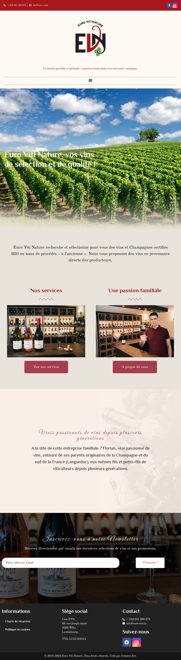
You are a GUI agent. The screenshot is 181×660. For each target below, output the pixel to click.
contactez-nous (90, 68)
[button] (91, 80)
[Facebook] (126, 642)
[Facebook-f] (169, 5)
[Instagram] (175, 5)
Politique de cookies (17, 629)
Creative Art (128, 656)
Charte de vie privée (17, 621)
